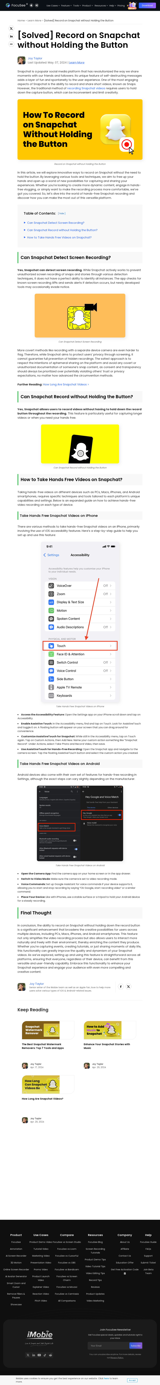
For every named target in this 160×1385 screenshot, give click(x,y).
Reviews (95, 1287)
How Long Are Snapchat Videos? (42, 1099)
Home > (23, 20)
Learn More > (36, 20)
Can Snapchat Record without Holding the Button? (62, 230)
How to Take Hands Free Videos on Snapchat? (59, 237)
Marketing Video (41, 1255)
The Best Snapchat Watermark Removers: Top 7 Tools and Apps (43, 1046)
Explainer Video (41, 1287)
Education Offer (125, 1262)
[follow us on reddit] (50, 1355)
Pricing (121, 5)
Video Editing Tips (95, 1273)
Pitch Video (41, 1300)
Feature (65, 5)
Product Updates (95, 1293)
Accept (132, 1380)
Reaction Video (41, 1293)
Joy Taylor (35, 58)
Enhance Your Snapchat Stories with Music (107, 1046)
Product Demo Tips (95, 1259)
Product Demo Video (41, 1242)
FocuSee (16, 1242)
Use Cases (52, 5)
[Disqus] (80, 1173)
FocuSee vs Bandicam (67, 1269)
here (106, 1378)
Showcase (16, 1304)
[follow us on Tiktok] (45, 1355)
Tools (76, 5)
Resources (100, 5)
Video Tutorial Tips (95, 1266)
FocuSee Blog (95, 1242)
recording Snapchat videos (86, 88)
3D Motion (16, 1262)
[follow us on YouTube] (39, 1355)
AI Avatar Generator (16, 1276)
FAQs (148, 1248)
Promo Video (41, 1269)
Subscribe (136, 1345)
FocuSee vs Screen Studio (67, 1242)
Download (147, 5)
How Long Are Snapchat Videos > (66, 384)
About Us (125, 1242)
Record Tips (95, 1280)
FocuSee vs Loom (66, 1248)
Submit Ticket (148, 1262)
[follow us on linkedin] (34, 1355)
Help (111, 5)
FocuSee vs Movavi (67, 1287)
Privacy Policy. (117, 1357)
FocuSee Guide (148, 1242)
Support (148, 1255)
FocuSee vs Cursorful (66, 1255)
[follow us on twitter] (28, 1355)
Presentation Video (41, 1262)
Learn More (76, 62)
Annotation (16, 1248)
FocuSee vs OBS (66, 1262)
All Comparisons (67, 1300)
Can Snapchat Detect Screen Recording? (55, 223)
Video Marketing (95, 1300)
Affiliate (125, 1248)
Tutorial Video (40, 1248)
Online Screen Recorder (16, 1269)
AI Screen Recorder (16, 1255)
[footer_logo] (39, 1334)
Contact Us (125, 1255)
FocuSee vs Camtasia (67, 1293)
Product (86, 5)
